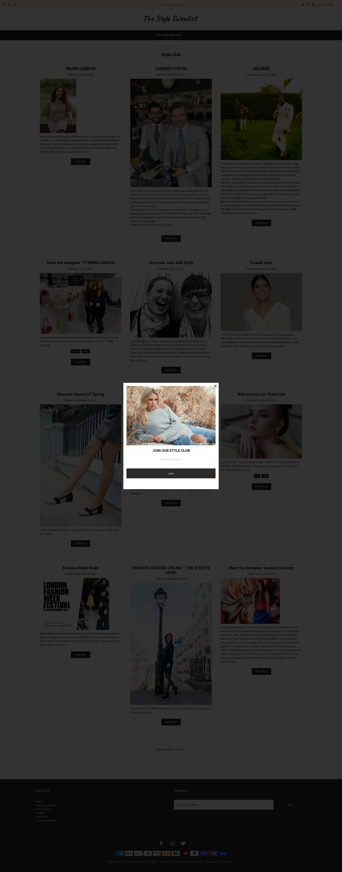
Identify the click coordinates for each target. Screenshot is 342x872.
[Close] (215, 386)
